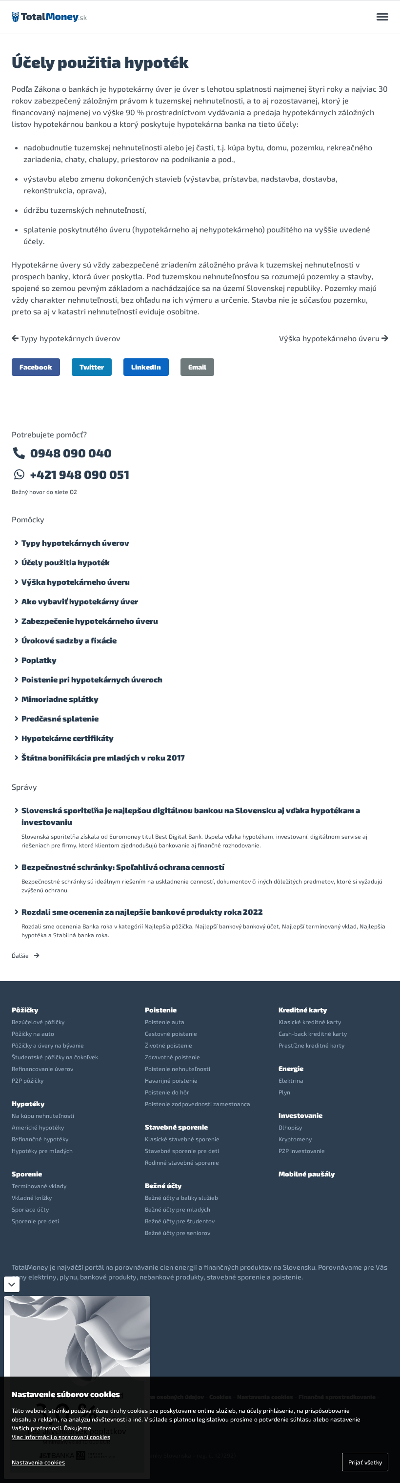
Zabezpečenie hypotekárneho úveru (89, 620)
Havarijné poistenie (171, 1080)
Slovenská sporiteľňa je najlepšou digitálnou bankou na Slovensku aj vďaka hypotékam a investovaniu (190, 815)
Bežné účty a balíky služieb (181, 1197)
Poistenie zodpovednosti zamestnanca (197, 1103)
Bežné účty (163, 1185)
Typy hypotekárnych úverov (69, 338)
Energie (291, 1068)
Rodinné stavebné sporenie (182, 1162)
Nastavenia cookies (38, 1462)
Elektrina (291, 1080)
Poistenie (161, 1010)
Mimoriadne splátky (60, 698)
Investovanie (300, 1115)
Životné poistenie (168, 1045)
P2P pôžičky (27, 1080)
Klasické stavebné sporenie (182, 1138)
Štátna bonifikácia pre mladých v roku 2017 (103, 757)
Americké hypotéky (38, 1127)
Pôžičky (25, 1010)
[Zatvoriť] (12, 1284)
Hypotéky (28, 1103)
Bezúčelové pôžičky (38, 1021)
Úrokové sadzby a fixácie (69, 640)
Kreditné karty (303, 1010)
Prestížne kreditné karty (311, 1045)
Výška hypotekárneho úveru (330, 338)
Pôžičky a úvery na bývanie (48, 1045)
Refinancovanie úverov (42, 1068)
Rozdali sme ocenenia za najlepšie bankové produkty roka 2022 (142, 911)
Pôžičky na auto (33, 1033)
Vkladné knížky (32, 1197)
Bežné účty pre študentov (180, 1220)
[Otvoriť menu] (382, 17)
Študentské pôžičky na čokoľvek (55, 1056)
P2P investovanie (302, 1150)
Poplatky (39, 659)
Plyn (284, 1092)
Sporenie (27, 1174)
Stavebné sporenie (176, 1127)
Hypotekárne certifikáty (67, 737)
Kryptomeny (295, 1138)
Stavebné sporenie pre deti (182, 1150)
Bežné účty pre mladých (177, 1209)
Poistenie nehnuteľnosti (177, 1068)
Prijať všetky (365, 1462)
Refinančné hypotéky (40, 1138)
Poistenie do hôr (167, 1092)
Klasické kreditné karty (310, 1021)
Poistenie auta (164, 1021)
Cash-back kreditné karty (313, 1033)
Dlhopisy (290, 1127)
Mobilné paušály (307, 1174)
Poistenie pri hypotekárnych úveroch (91, 679)
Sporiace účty (30, 1209)
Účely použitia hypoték (65, 562)
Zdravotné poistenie (172, 1056)
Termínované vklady (39, 1185)
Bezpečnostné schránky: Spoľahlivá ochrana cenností (122, 866)
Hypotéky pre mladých (42, 1150)
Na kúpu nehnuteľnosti (43, 1115)
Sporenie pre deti (35, 1220)
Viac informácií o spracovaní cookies (61, 1436)
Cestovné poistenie (171, 1033)
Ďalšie (21, 955)
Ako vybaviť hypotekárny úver (79, 601)
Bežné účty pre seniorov (177, 1232)
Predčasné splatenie (60, 718)
